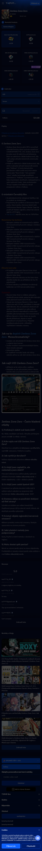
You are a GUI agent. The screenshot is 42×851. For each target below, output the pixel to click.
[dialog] (21, 839)
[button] (21, 425)
